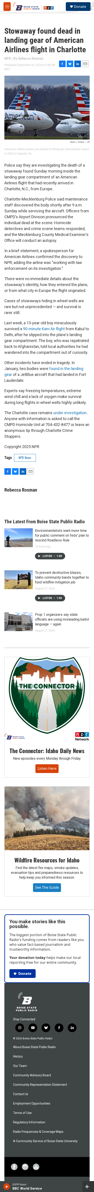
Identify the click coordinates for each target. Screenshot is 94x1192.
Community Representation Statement (40, 1084)
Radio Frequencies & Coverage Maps (38, 1131)
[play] (6, 1186)
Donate (80, 7)
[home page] (26, 1002)
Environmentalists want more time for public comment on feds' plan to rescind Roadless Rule (62, 535)
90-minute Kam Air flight (44, 328)
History (18, 1056)
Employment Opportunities (31, 1103)
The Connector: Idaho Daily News (47, 750)
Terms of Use (22, 1113)
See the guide (47, 887)
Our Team (20, 1066)
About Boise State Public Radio (34, 1047)
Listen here (47, 768)
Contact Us (20, 1094)
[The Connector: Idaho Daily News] (47, 699)
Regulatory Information (29, 1122)
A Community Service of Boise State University (45, 1141)
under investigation (70, 412)
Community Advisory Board (32, 1075)
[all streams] (88, 1186)
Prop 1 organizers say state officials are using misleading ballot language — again (62, 619)
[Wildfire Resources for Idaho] (47, 818)
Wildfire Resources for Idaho (46, 860)
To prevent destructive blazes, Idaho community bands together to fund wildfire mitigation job (62, 577)
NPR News (25, 457)
